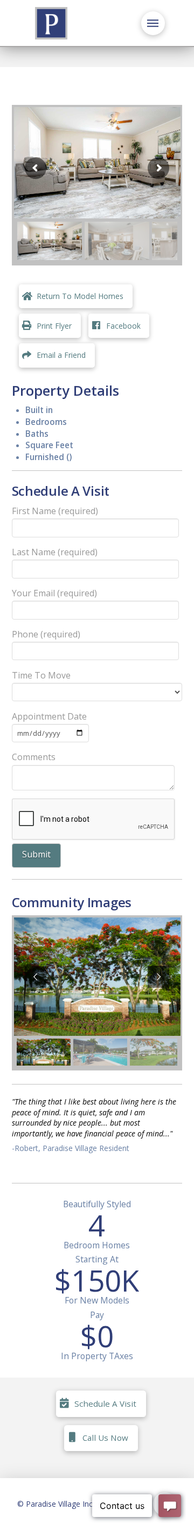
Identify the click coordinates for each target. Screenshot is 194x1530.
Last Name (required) (55, 552)
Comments (34, 757)
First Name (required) (55, 511)
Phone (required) (46, 634)
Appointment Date (49, 716)
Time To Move (41, 675)
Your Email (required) (54, 593)
